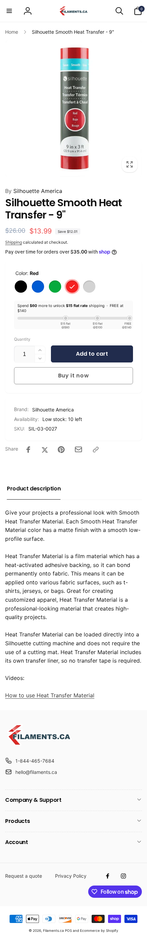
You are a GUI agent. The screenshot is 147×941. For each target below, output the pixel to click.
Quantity (22, 339)
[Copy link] (95, 449)
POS (68, 930)
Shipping (13, 242)
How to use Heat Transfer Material (49, 695)
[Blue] (38, 286)
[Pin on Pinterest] (61, 449)
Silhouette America (33, 191)
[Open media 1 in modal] (73, 108)
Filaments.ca (53, 930)
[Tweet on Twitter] (44, 449)
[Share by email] (78, 449)
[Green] (55, 286)
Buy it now (73, 375)
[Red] (72, 286)
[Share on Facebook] (28, 449)
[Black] (21, 286)
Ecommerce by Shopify (99, 930)
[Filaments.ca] (39, 744)
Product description (34, 488)
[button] (9, 10)
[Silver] (89, 286)
